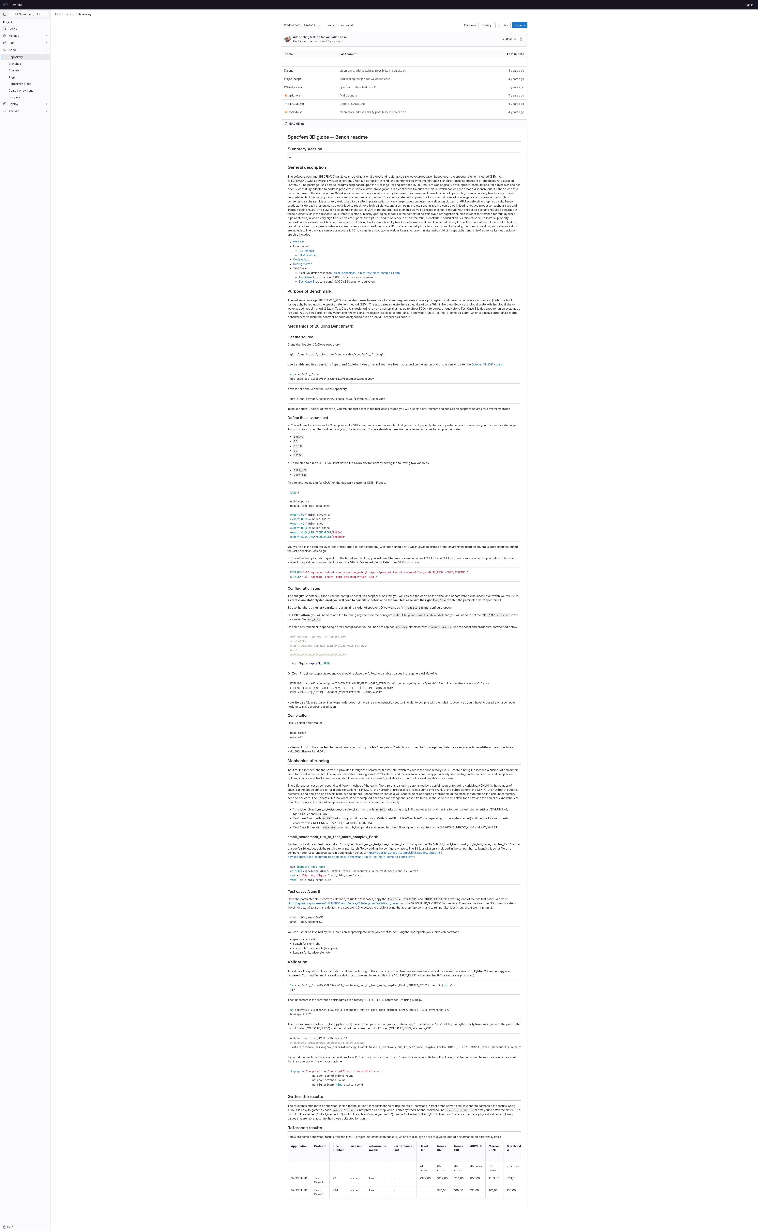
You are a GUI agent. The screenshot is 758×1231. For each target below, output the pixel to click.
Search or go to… (30, 14)
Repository (85, 14)
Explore (17, 5)
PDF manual (306, 250)
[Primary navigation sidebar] (5, 14)
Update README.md (353, 103)
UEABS (59, 14)
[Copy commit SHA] (521, 39)
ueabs (330, 25)
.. (285, 62)
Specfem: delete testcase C (358, 87)
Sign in (749, 5)
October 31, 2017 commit (487, 364)
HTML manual (307, 255)
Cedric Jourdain (303, 41)
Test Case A (306, 277)
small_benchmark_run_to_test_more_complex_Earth (367, 272)
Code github (301, 259)
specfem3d (345, 25)
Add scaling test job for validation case (320, 37)
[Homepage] (5, 5)
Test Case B (306, 281)
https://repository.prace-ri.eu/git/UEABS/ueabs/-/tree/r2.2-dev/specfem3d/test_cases (343, 903)
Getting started (302, 264)
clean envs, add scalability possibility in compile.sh (373, 70)
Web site (299, 242)
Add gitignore (348, 95)
